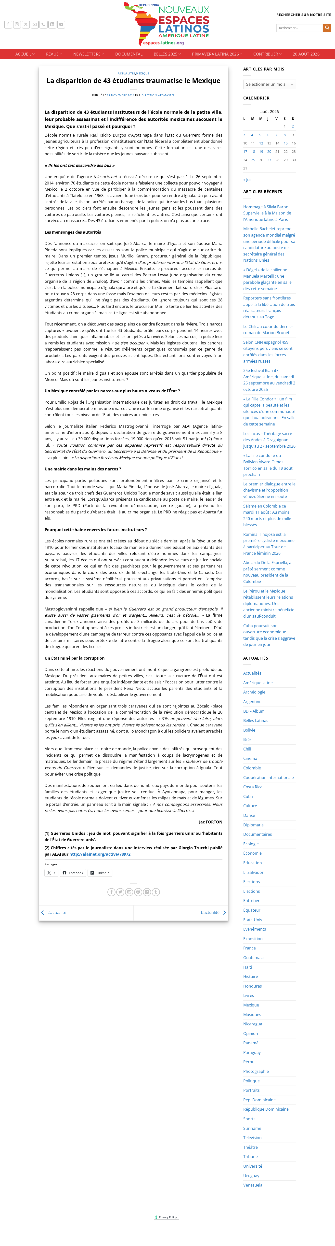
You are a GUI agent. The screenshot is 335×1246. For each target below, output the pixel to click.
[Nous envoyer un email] (35, 25)
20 (269, 151)
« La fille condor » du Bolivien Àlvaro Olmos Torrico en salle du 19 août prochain (268, 465)
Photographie (256, 1071)
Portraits (251, 1090)
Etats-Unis (252, 919)
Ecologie (251, 844)
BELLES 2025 (166, 54)
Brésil (248, 739)
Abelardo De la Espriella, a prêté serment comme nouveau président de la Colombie (267, 572)
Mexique (142, 73)
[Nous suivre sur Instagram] (17, 25)
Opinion (250, 1033)
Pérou (249, 1061)
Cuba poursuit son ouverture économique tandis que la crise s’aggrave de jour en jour (269, 635)
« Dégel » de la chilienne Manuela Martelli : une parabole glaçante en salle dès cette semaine (267, 279)
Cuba (248, 796)
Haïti (247, 967)
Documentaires (257, 834)
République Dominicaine (266, 1109)
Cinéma (250, 758)
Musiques (252, 1014)
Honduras (252, 986)
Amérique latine (258, 682)
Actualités (126, 73)
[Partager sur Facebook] (111, 892)
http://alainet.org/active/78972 (99, 854)
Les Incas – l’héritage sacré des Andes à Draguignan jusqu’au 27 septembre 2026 (269, 440)
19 (261, 151)
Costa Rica (252, 787)
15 (286, 143)
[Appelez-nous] (43, 25)
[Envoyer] (327, 28)
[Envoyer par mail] (129, 892)
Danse (249, 815)
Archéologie (254, 692)
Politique (251, 1081)
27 (269, 159)
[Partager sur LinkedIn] (147, 892)
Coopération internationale (268, 777)
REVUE (52, 54)
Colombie (252, 768)
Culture (250, 805)
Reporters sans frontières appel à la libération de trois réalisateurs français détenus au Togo (269, 307)
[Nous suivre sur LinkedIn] (52, 25)
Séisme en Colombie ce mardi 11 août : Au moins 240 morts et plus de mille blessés (267, 515)
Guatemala (253, 957)
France (249, 948)
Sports (249, 1118)
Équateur (251, 910)
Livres (248, 995)
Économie (252, 853)
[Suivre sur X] (26, 25)
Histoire (250, 976)
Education (252, 862)
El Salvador (253, 872)
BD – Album (254, 711)
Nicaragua (252, 1024)
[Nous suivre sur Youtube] (61, 25)
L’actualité (56, 912)
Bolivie (249, 730)
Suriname (252, 1128)
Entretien (251, 900)
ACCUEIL (23, 54)
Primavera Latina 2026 (215, 54)
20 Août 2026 (306, 54)
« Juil (247, 179)
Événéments (254, 929)
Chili (247, 749)
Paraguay (252, 1052)
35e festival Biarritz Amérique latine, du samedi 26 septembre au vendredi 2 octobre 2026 (269, 380)
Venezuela (252, 1185)
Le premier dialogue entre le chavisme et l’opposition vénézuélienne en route (269, 490)
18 (253, 151)
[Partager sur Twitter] (120, 892)
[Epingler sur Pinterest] (138, 892)
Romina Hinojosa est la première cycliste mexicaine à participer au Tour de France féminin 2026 (269, 544)
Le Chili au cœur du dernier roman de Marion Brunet (268, 330)
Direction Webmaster (158, 95)
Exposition (253, 938)
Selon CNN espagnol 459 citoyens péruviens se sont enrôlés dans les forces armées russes (268, 352)
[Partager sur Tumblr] (156, 892)
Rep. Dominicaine (259, 1100)
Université (252, 1166)
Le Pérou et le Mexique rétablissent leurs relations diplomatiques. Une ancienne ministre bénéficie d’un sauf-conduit (268, 603)
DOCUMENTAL (128, 54)
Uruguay (251, 1175)
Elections (251, 881)
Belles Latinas (255, 720)
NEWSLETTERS (87, 54)
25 (253, 159)
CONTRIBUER (265, 54)
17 (245, 151)
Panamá (250, 1043)
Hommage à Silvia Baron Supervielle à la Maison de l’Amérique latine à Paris (267, 213)
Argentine (252, 701)
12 (261, 143)
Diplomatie (253, 825)
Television (252, 1137)
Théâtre (250, 1147)
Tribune (250, 1156)
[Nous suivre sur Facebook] (8, 25)
